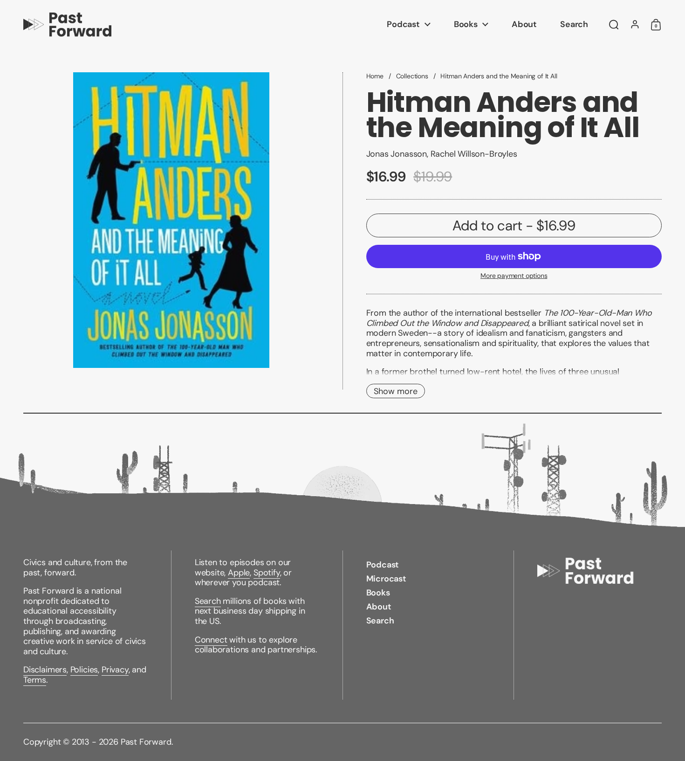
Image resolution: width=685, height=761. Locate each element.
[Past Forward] (67, 24)
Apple (239, 572)
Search (208, 601)
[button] (613, 24)
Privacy (115, 669)
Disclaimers (45, 669)
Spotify (266, 572)
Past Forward (146, 741)
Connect (211, 639)
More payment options (513, 276)
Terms (34, 679)
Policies (84, 669)
